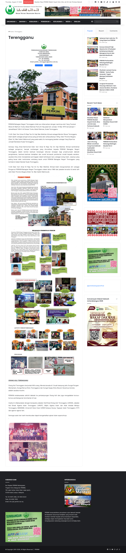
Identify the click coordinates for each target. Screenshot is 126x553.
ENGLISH (77, 21)
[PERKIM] (23, 10)
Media (68, 21)
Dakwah (22, 21)
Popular (90, 31)
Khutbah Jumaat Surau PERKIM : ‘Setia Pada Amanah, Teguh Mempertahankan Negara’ (108, 74)
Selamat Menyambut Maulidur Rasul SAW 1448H (49, 2)
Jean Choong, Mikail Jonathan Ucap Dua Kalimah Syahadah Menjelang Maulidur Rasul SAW (94, 147)
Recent (101, 31)
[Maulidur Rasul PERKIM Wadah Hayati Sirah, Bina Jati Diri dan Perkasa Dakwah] (94, 112)
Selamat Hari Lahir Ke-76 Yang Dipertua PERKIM (108, 39)
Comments (113, 31)
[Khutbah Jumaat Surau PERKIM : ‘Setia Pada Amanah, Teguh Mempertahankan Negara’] (92, 72)
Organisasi (11, 21)
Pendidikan (45, 21)
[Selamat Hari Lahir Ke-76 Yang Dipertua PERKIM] (92, 41)
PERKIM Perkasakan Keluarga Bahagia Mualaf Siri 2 (106, 63)
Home (12, 31)
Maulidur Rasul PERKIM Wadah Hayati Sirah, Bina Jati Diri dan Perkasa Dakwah (93, 122)
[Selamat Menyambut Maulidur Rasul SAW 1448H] (110, 112)
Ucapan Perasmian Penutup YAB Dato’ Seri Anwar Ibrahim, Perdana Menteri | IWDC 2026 (108, 87)
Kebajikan (33, 21)
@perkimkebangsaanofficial (95, 286)
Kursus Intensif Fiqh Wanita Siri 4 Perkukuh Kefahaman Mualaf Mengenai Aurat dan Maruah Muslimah (108, 51)
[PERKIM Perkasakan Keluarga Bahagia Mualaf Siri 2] (92, 63)
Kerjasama (57, 21)
